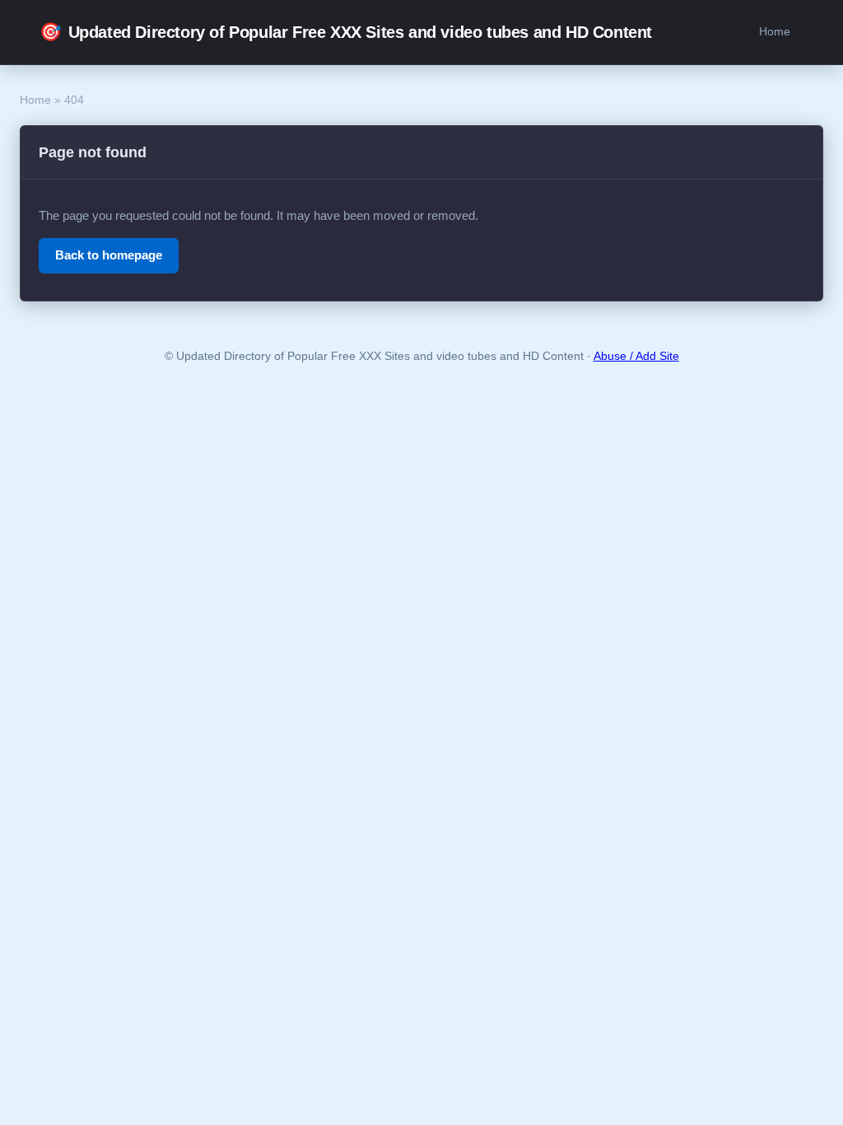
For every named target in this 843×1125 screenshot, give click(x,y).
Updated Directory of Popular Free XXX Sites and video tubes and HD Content (346, 31)
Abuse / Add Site (636, 356)
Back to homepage (108, 255)
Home (774, 31)
